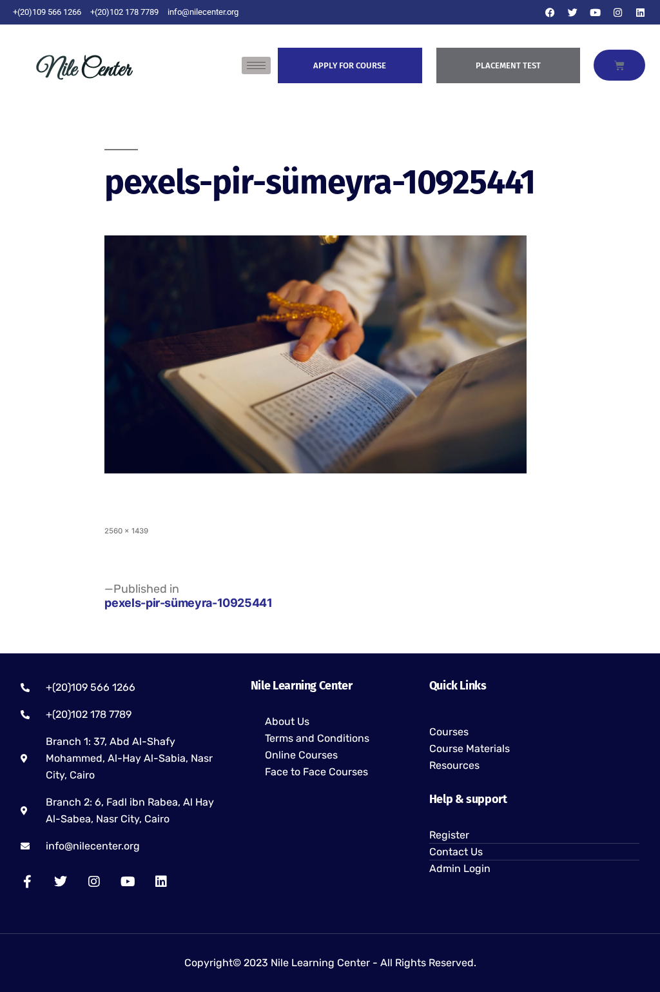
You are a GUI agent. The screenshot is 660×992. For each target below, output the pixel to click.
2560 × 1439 (126, 530)
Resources (454, 765)
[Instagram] (618, 12)
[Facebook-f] (27, 881)
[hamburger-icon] (256, 65)
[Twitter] (573, 12)
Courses (449, 732)
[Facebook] (550, 12)
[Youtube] (595, 12)
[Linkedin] (640, 12)
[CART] (619, 65)
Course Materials (469, 748)
